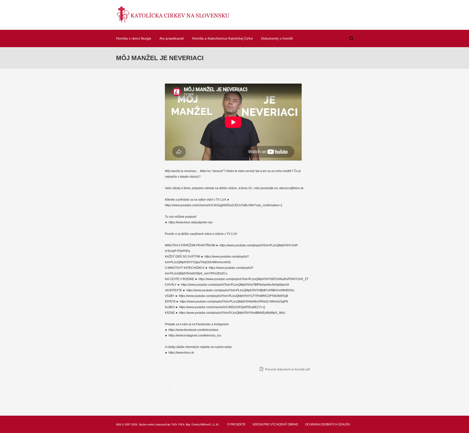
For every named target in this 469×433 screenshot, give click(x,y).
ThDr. (174, 424)
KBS (118, 424)
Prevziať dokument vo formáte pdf (287, 369)
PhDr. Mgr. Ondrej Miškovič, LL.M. (198, 424)
